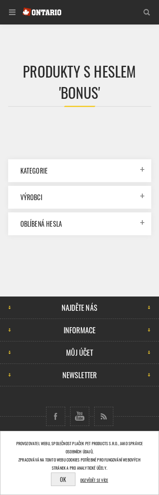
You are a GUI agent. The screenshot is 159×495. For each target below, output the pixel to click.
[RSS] (103, 416)
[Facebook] (55, 416)
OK (63, 479)
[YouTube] (79, 416)
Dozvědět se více (94, 480)
